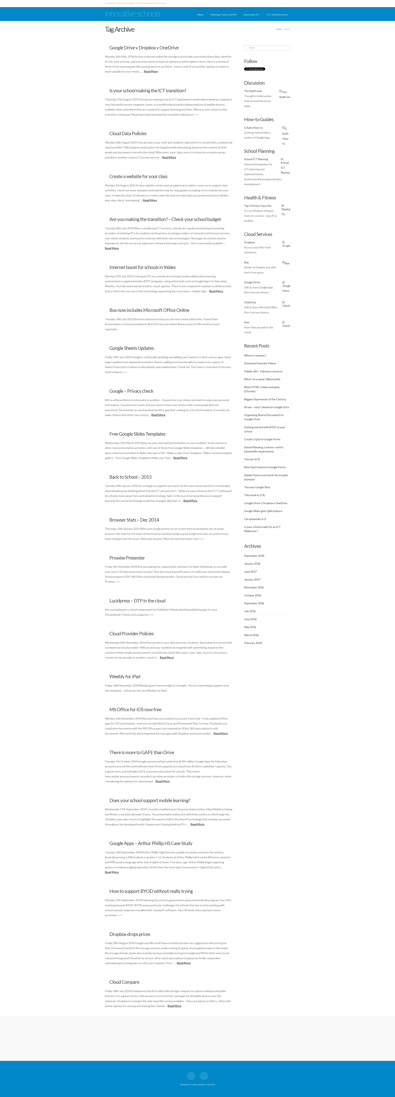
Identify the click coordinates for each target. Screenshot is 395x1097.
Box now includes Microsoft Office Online (149, 310)
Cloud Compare (124, 982)
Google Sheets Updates (131, 348)
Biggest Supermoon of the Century (265, 399)
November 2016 (254, 587)
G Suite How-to (253, 127)
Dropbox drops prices (129, 934)
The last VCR (252, 459)
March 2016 (251, 635)
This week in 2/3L (254, 495)
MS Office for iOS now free (135, 709)
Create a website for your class (138, 176)
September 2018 (254, 555)
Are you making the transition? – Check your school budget (165, 219)
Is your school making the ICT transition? (147, 90)
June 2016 (250, 619)
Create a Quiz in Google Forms (262, 439)
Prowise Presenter (127, 558)
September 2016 (254, 603)
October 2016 (252, 595)
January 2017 (252, 579)
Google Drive (252, 282)
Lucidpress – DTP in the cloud (137, 601)
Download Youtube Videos (260, 363)
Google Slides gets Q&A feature (263, 511)
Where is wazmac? (255, 355)
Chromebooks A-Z (255, 519)
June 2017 (250, 571)
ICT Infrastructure (277, 14)
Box (246, 262)
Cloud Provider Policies (131, 633)
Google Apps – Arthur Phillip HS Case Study (150, 843)
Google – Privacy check (131, 391)
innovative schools (132, 13)
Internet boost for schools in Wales (142, 267)
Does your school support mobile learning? (149, 800)
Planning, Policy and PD (224, 14)
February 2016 (253, 643)
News (201, 14)
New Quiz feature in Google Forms (265, 467)
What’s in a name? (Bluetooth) (262, 379)
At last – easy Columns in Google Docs (266, 407)
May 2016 (250, 627)
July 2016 (250, 611)
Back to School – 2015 (130, 477)
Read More (151, 71)
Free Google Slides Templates (137, 434)
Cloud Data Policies (127, 133)
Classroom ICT (251, 14)
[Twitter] (287, 3)
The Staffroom (253, 91)
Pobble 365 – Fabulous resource (263, 371)
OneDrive (250, 302)
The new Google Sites (257, 487)
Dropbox (249, 242)
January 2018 (252, 563)
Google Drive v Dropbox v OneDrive (144, 47)
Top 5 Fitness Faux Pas (257, 205)
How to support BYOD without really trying (151, 891)
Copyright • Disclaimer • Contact (198, 1085)
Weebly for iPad (124, 676)
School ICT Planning (256, 159)
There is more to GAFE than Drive (141, 752)
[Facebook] (282, 3)
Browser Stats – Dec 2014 (134, 520)
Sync (247, 322)
